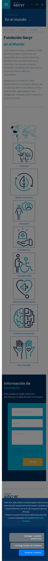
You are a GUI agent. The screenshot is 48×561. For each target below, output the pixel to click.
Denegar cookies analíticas (32, 537)
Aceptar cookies (33, 553)
